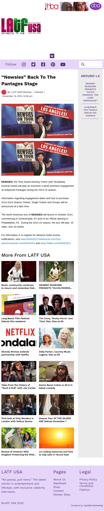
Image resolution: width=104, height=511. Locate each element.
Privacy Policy (88, 479)
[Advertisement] (73, 31)
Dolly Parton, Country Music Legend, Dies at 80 (55, 353)
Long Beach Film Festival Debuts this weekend (15, 320)
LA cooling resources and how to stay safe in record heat (56, 453)
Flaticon (84, 489)
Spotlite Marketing (93, 505)
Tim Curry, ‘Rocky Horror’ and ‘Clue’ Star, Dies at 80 (56, 320)
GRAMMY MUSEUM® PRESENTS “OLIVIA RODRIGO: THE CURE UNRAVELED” (56, 286)
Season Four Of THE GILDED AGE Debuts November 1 (55, 420)
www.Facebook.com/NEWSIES (18, 243)
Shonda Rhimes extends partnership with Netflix (15, 353)
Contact (58, 490)
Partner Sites (61, 494)
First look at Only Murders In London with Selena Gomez (17, 420)
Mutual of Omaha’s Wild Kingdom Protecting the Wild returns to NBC (17, 453)
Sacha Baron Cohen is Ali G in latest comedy (56, 386)
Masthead (59, 483)
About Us (59, 479)
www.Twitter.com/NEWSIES (55, 243)
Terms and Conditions (86, 485)
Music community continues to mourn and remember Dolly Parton (18, 286)
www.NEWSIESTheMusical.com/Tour (40, 239)
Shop (56, 487)
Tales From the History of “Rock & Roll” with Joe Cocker (18, 386)
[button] (52, 56)
